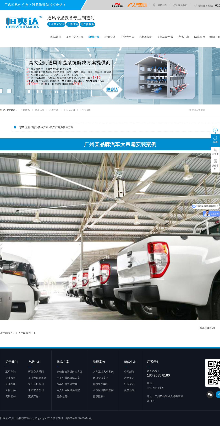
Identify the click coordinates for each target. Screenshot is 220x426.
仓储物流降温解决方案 (69, 371)
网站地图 (162, 5)
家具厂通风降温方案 (68, 390)
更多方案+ (62, 396)
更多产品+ (34, 396)
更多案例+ (99, 396)
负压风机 (39, 110)
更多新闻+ (130, 390)
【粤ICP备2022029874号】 (78, 418)
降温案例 (199, 36)
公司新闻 (129, 371)
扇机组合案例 (100, 384)
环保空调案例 (100, 378)
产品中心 (183, 36)
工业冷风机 (85, 110)
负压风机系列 (36, 384)
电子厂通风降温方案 (68, 378)
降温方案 (94, 36)
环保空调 (110, 36)
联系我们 (183, 5)
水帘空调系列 (36, 390)
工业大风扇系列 (37, 378)
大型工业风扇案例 (103, 371)
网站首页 (55, 36)
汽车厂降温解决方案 (61, 127)
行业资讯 (129, 384)
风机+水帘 (145, 36)
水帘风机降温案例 (103, 390)
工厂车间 (10, 371)
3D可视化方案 (75, 36)
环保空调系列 (36, 371)
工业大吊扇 (127, 36)
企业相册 (10, 384)
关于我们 (11, 362)
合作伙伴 (10, 390)
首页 (34, 127)
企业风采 (10, 378)
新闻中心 (130, 362)
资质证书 (10, 396)
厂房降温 (25, 110)
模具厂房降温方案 (67, 384)
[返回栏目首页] (207, 328)
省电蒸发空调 (165, 36)
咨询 (215, 142)
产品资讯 (129, 378)
